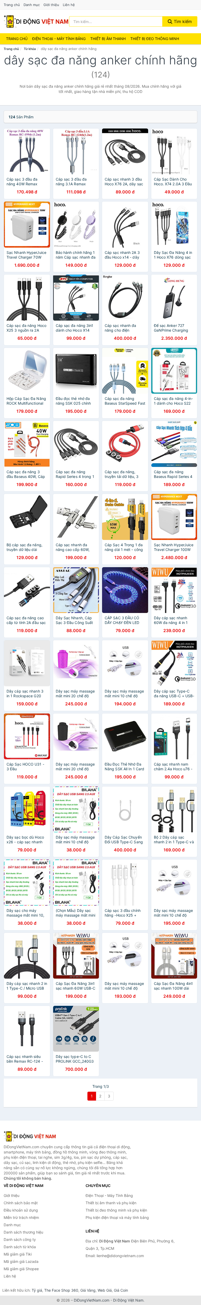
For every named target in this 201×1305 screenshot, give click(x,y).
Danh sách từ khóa (20, 1247)
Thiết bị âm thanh (108, 38)
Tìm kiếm (182, 21)
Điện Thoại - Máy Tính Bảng (59, 38)
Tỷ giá (37, 1290)
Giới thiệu (51, 5)
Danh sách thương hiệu (23, 1232)
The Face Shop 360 (61, 1290)
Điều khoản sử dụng (21, 1210)
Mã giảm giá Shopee (21, 1269)
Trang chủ (12, 5)
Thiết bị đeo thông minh (154, 38)
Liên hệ (69, 5)
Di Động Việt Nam (128, 1300)
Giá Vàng (88, 1290)
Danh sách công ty (20, 1239)
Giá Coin (121, 1290)
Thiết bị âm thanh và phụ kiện (111, 1203)
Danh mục (32, 5)
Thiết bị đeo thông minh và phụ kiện (116, 1210)
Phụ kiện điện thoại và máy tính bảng (117, 1217)
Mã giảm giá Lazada (21, 1261)
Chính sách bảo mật (21, 1203)
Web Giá (105, 1290)
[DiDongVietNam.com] (36, 21)
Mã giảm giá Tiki (18, 1254)
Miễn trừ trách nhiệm (21, 1217)
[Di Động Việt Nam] (30, 1136)
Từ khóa (30, 49)
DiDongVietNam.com (91, 1300)
